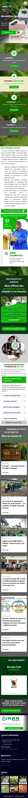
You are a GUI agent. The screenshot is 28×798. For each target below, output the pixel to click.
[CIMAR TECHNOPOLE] (7, 3)
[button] (3, 684)
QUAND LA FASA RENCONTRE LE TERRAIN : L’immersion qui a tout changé (13, 543)
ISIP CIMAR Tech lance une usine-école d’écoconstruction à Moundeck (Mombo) (13, 643)
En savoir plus (14, 66)
